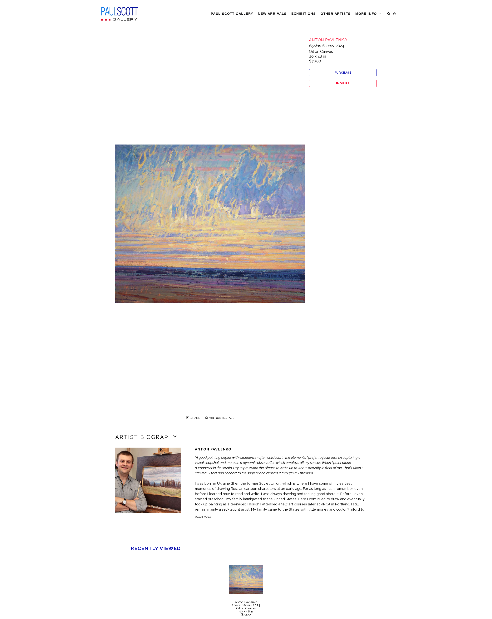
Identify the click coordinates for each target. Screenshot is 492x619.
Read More (203, 517)
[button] (368, 14)
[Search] (388, 13)
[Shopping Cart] (394, 13)
